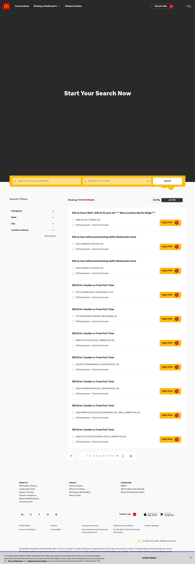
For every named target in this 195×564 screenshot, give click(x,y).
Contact (53, 526)
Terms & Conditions (27, 530)
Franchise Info (26, 502)
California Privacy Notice (123, 526)
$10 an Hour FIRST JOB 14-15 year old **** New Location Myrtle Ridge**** (113, 213)
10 (117, 456)
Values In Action (26, 492)
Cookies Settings (152, 526)
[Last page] (131, 456)
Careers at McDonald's (6, 6)
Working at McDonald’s (80, 492)
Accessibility (55, 530)
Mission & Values (73, 6)
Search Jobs (161, 6)
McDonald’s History (28, 486)
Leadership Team (27, 489)
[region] (97, 558)
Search (167, 181)
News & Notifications (29, 499)
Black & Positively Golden (133, 492)
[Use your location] (149, 181)
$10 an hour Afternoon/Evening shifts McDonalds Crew (104, 237)
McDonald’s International (132, 489)
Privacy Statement (15, 561)
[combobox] (117, 181)
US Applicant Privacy (90, 526)
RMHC (124, 486)
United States (24, 526)
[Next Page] (123, 456)
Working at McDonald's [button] (45, 6)
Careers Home (22, 6)
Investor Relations (27, 496)
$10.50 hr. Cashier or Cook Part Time (93, 285)
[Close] (191, 558)
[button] (189, 6)
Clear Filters (50, 236)
